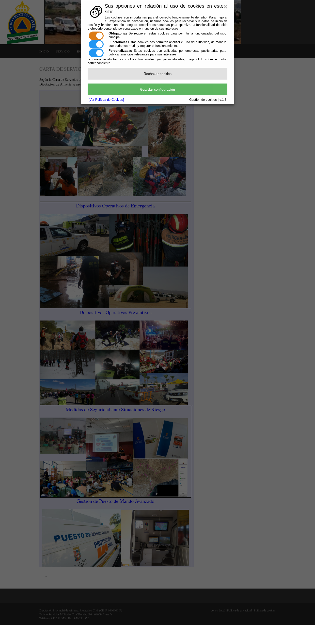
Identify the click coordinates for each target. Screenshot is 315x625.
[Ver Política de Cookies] (106, 99)
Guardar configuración (157, 89)
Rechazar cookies (158, 74)
